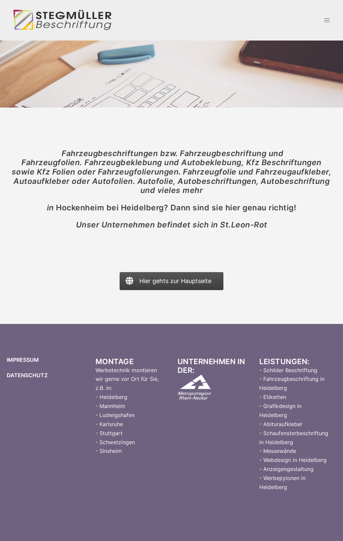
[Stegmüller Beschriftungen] (62, 19)
